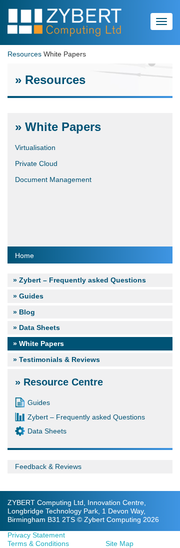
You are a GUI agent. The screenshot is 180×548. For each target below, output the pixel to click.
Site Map (120, 544)
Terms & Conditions (38, 544)
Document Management (53, 180)
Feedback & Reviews (48, 466)
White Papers (41, 344)
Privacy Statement (36, 535)
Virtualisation (35, 148)
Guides (31, 296)
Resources (25, 54)
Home (24, 256)
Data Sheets (39, 328)
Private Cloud (36, 164)
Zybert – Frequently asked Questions (82, 280)
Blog (27, 312)
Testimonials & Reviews (59, 360)
